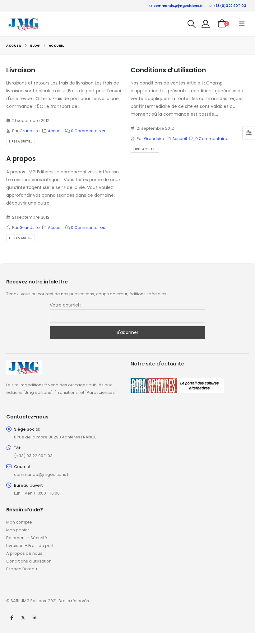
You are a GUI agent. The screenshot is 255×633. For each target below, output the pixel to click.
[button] (192, 24)
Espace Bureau (21, 569)
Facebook (11, 617)
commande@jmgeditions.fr (178, 5)
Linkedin (34, 617)
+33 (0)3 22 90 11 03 (229, 5)
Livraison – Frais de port (29, 545)
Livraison (20, 70)
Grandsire (30, 130)
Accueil (55, 130)
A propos (21, 158)
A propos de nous (24, 553)
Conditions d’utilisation (168, 70)
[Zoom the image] (24, 364)
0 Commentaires (88, 130)
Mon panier (17, 530)
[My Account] (206, 24)
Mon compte (19, 522)
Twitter (23, 617)
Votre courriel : (65, 305)
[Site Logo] (23, 24)
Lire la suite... (20, 141)
